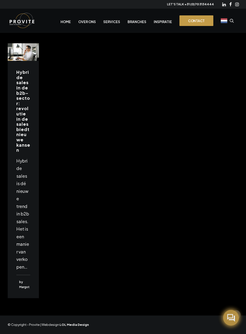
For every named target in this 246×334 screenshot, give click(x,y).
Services (111, 21)
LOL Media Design (74, 325)
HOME (66, 21)
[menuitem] (224, 4)
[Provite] (22, 20)
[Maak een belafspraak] (231, 318)
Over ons (87, 21)
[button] (224, 4)
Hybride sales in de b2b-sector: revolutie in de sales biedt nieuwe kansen (23, 111)
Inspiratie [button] (163, 21)
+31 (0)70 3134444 (199, 4)
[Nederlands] (223, 21)
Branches (137, 21)
